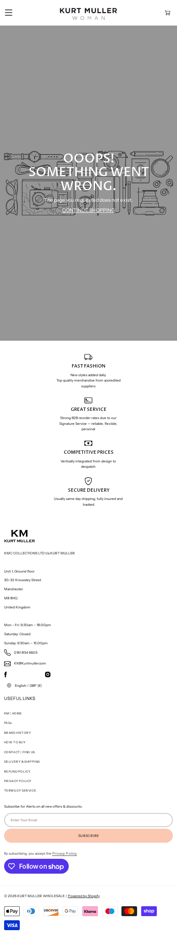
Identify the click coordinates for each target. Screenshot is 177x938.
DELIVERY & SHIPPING (22, 762)
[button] (167, 12)
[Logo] (88, 12)
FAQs (8, 723)
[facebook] (5, 674)
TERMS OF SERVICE (20, 790)
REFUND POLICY (17, 771)
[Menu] (8, 12)
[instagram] (47, 674)
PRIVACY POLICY (18, 781)
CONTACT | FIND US (19, 752)
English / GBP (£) (28, 685)
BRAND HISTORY (17, 733)
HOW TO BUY (15, 742)
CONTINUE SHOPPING (88, 210)
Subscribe (88, 836)
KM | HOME (13, 713)
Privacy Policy (64, 853)
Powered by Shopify (84, 896)
